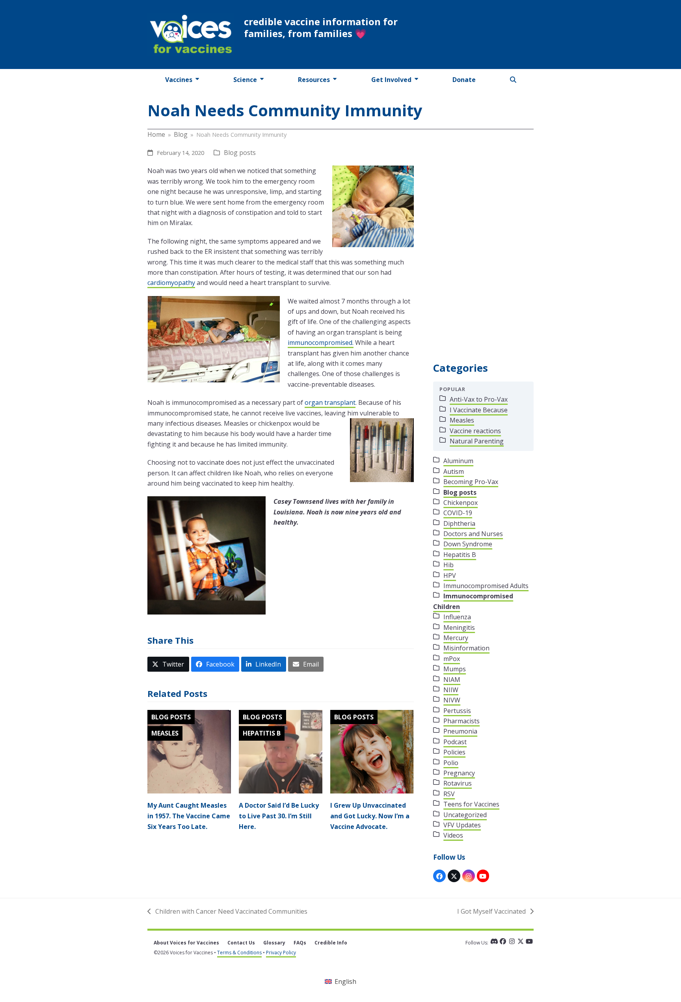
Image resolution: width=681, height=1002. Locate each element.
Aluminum (458, 460)
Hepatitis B (262, 733)
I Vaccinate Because (479, 410)
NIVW (451, 700)
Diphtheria (459, 523)
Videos (453, 835)
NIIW (450, 689)
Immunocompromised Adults (485, 585)
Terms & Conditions (239, 952)
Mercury (455, 637)
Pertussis (457, 710)
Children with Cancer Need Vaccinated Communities (227, 911)
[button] (513, 79)
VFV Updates (462, 825)
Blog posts (240, 152)
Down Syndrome (467, 544)
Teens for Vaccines (471, 804)
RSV (449, 794)
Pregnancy (459, 773)
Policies (454, 752)
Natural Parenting (477, 441)
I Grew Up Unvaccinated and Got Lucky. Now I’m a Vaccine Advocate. (369, 816)
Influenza (457, 617)
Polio (450, 762)
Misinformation (466, 648)
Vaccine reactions (475, 431)
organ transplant (330, 402)
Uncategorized (465, 814)
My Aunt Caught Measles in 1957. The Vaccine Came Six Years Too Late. (188, 816)
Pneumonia (460, 731)
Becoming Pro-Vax (470, 481)
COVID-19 (457, 512)
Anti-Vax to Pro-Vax (479, 399)
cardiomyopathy (171, 282)
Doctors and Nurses (473, 533)
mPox (451, 658)
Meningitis (459, 627)
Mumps (454, 669)
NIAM (451, 679)
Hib (448, 565)
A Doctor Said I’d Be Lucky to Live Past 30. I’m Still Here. (279, 816)
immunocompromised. (321, 342)
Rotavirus (457, 783)
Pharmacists (461, 721)
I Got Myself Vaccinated (491, 911)
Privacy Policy (281, 952)
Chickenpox (460, 502)
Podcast (455, 742)
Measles (165, 733)
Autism (453, 471)
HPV (449, 575)
